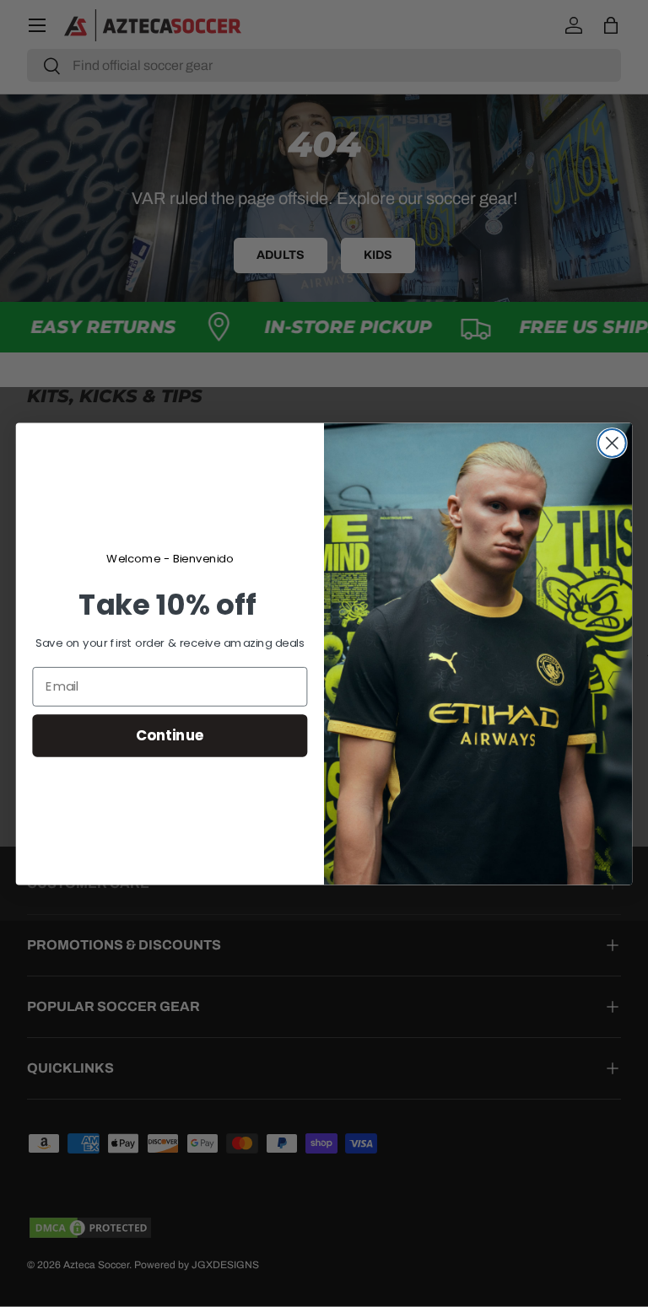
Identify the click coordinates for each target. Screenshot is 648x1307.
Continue (170, 735)
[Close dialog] (612, 443)
